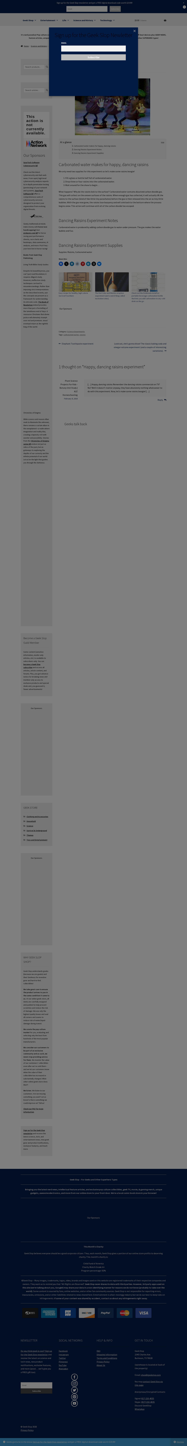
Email (64, 43)
